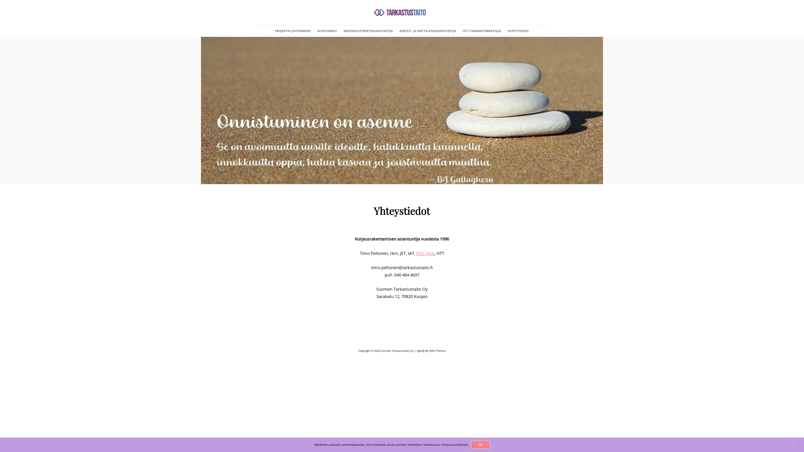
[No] (799, 445)
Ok (480, 445)
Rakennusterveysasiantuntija (368, 31)
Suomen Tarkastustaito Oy (397, 351)
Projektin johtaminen (293, 31)
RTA (420, 253)
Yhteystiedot (518, 31)
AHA (430, 253)
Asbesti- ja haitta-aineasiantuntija (427, 31)
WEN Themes (437, 351)
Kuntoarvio (327, 31)
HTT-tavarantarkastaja (482, 31)
